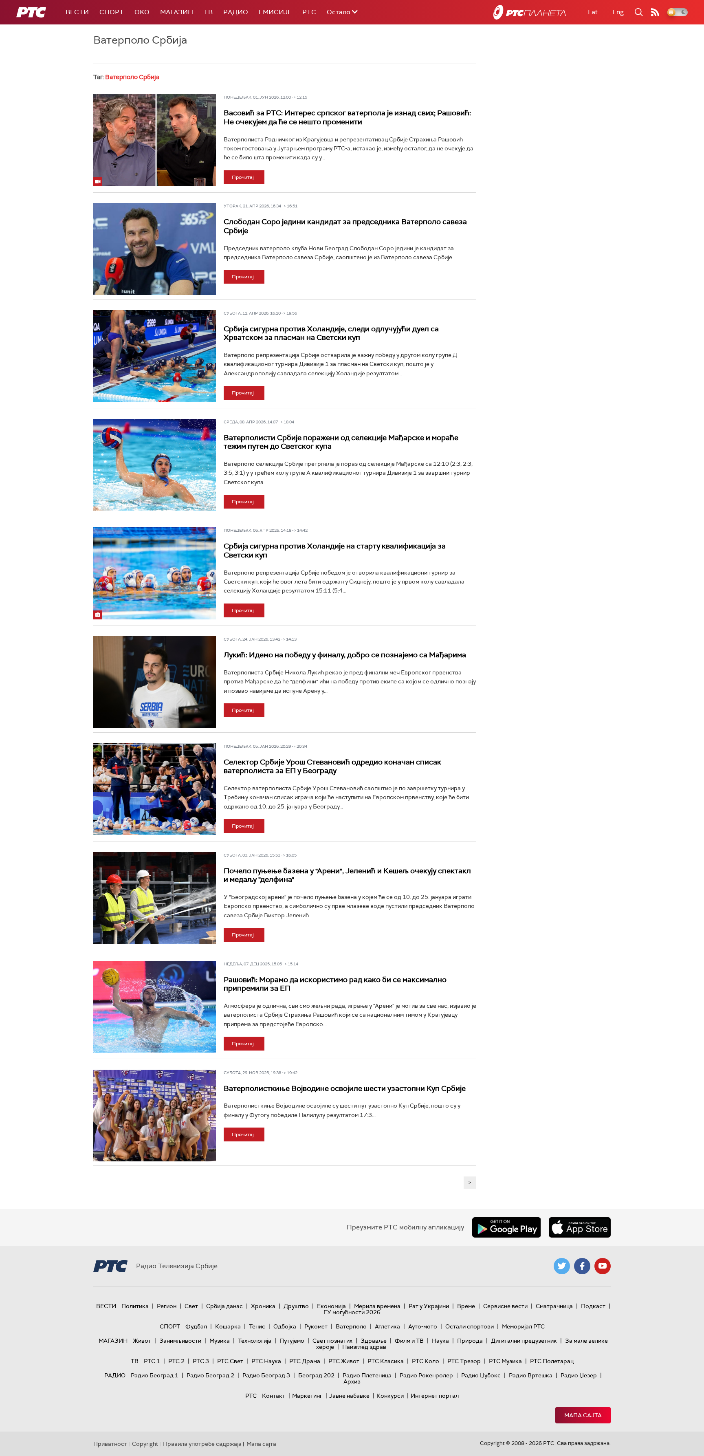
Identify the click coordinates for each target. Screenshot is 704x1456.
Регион (166, 1306)
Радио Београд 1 (154, 1375)
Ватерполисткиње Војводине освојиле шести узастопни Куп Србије (345, 1088)
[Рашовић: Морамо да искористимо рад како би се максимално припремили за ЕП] (154, 1007)
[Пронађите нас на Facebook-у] (582, 1266)
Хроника (263, 1306)
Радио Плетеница (367, 1375)
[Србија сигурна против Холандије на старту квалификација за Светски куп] (154, 573)
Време (466, 1306)
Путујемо (291, 1340)
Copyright (145, 1443)
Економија (331, 1306)
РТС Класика (385, 1361)
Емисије (275, 12)
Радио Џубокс (481, 1375)
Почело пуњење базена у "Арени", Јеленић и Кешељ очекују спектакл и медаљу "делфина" (347, 875)
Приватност (110, 1443)
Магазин (176, 12)
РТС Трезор (464, 1361)
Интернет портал (435, 1395)
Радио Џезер (579, 1375)
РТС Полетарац (552, 1361)
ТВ (208, 12)
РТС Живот (343, 1361)
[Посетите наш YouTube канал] (602, 1266)
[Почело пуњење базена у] (154, 898)
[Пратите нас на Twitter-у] (562, 1266)
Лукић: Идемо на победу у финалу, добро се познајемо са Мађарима (345, 655)
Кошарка (228, 1326)
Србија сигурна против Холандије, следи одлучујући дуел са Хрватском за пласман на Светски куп (331, 333)
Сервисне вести (505, 1306)
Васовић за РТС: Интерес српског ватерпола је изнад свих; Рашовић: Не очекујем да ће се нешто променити (347, 117)
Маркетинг (307, 1395)
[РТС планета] (529, 12)
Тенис (257, 1326)
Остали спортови (469, 1326)
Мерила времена (377, 1306)
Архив (352, 1381)
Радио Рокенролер (426, 1375)
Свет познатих (332, 1340)
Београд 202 (316, 1375)
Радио (235, 12)
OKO (142, 12)
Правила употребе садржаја (202, 1443)
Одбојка (284, 1326)
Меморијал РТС (523, 1326)
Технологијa (254, 1340)
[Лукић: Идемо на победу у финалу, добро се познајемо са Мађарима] (154, 682)
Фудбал (196, 1326)
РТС (309, 12)
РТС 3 (201, 1361)
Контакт (273, 1395)
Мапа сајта (583, 1415)
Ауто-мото (422, 1326)
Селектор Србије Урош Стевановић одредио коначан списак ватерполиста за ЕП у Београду (332, 766)
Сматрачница (554, 1306)
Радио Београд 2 (210, 1375)
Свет (191, 1306)
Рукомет (316, 1326)
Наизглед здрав (364, 1346)
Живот (142, 1340)
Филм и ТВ (409, 1340)
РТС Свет (230, 1361)
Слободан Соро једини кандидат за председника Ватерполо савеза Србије (345, 226)
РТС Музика (505, 1361)
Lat (593, 12)
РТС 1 (152, 1361)
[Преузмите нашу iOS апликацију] (580, 1227)
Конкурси (390, 1395)
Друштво (296, 1306)
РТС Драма (304, 1361)
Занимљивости (180, 1340)
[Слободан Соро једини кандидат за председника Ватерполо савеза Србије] (154, 249)
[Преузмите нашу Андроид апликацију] (506, 1227)
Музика (219, 1340)
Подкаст (593, 1306)
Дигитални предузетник (524, 1340)
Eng (618, 12)
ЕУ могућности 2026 (352, 1312)
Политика (135, 1306)
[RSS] (655, 12)
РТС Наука (266, 1361)
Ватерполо (351, 1326)
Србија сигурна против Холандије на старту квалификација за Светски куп (335, 550)
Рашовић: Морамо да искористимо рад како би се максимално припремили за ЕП (335, 984)
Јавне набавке (349, 1395)
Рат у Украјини (429, 1306)
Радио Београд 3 (266, 1375)
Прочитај (243, 177)
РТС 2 (176, 1361)
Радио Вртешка (530, 1375)
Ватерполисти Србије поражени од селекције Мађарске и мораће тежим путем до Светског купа (341, 442)
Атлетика (387, 1326)
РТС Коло (425, 1361)
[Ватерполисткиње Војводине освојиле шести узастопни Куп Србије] (154, 1116)
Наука (440, 1340)
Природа (470, 1340)
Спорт (111, 12)
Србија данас (224, 1306)
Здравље (374, 1340)
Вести (77, 12)
